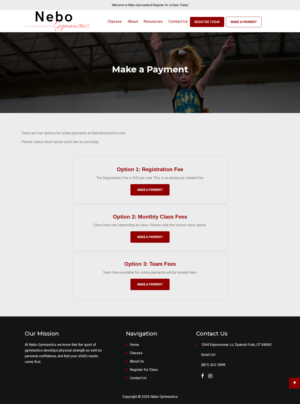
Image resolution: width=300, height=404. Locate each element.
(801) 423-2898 (213, 365)
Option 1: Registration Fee (150, 169)
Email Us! (208, 355)
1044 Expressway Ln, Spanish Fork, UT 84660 (236, 345)
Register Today (207, 22)
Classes (115, 21)
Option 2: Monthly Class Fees (150, 217)
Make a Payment (244, 22)
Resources (153, 21)
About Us (137, 361)
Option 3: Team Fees (150, 264)
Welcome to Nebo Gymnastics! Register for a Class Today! (150, 5)
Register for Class (144, 370)
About (133, 21)
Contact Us (178, 21)
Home (134, 345)
